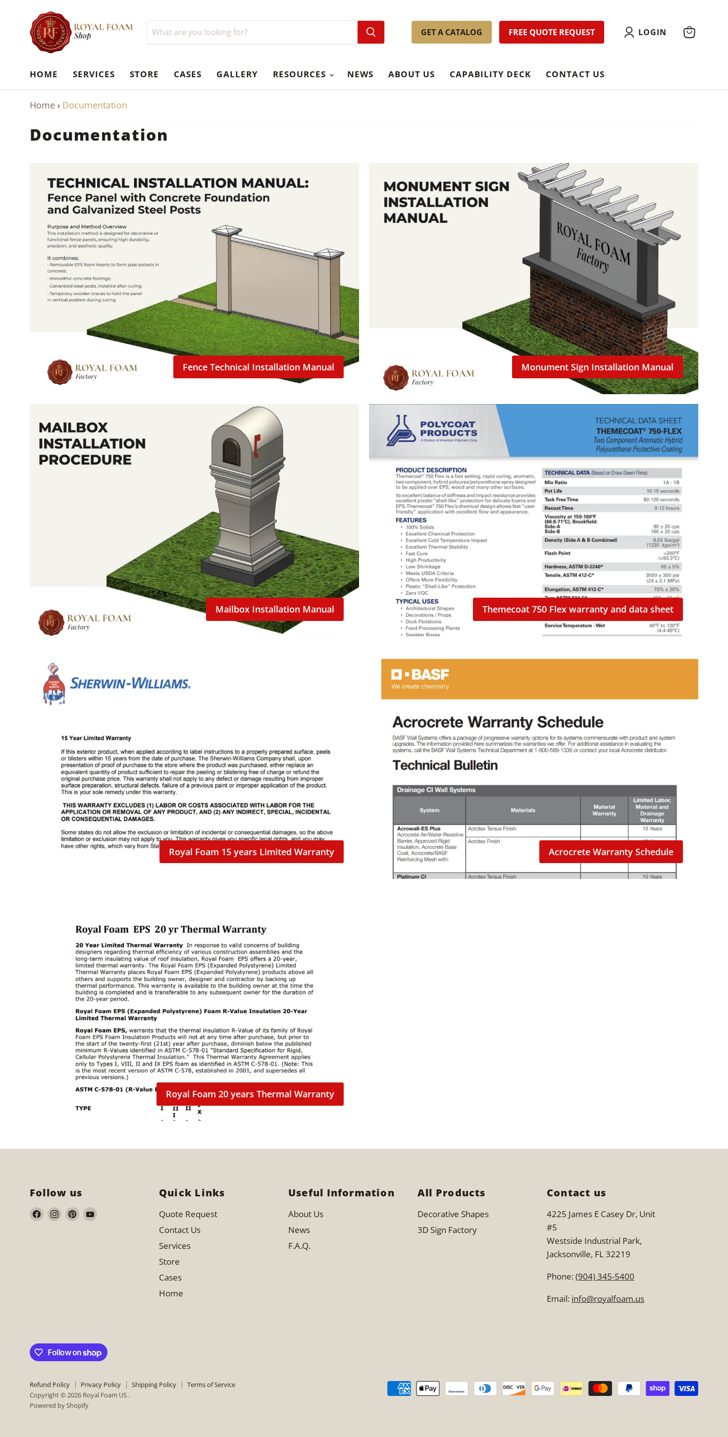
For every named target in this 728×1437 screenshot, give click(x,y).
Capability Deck (490, 74)
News (360, 74)
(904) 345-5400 (604, 1276)
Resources (300, 74)
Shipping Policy (154, 1384)
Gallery (237, 74)
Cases (188, 74)
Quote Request (188, 1214)
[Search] (371, 32)
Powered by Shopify (59, 1405)
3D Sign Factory (447, 1229)
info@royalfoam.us (608, 1298)
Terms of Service (211, 1384)
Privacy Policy (101, 1384)
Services (94, 74)
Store (144, 74)
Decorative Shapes (453, 1214)
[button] (647, 32)
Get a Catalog (451, 32)
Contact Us (575, 74)
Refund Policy (50, 1384)
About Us (411, 74)
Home (44, 74)
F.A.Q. (299, 1245)
